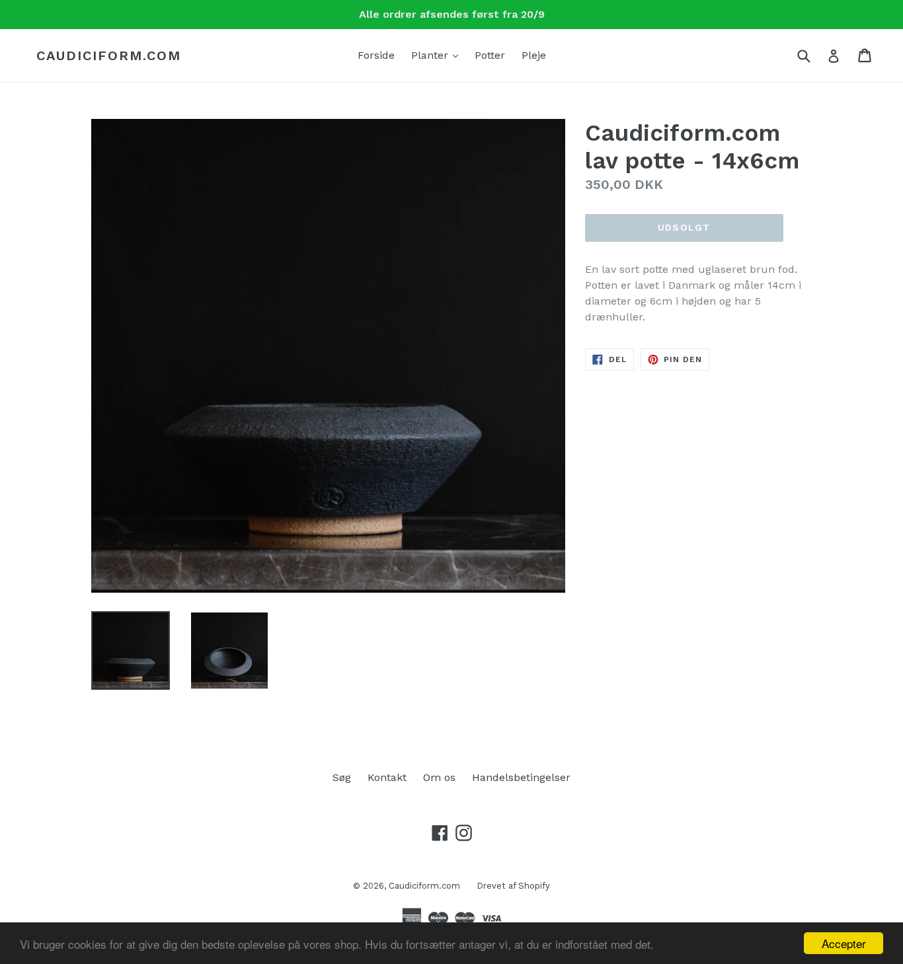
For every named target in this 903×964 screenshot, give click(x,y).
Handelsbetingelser (521, 777)
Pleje (534, 55)
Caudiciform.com (108, 55)
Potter (490, 55)
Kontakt (387, 777)
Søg (342, 777)
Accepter (844, 943)
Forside (376, 55)
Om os (439, 777)
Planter (438, 54)
